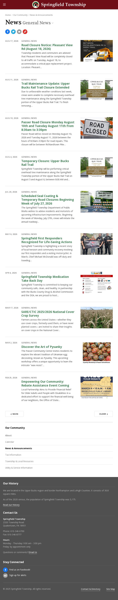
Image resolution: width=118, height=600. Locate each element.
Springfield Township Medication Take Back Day (45, 278)
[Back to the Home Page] (59, 4)
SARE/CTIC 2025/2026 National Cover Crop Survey (47, 313)
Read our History (11, 504)
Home (8, 15)
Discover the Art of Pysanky (41, 347)
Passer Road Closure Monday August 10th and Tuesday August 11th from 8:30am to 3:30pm (47, 126)
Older (102, 414)
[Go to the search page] (113, 4)
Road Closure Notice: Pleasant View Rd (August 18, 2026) (47, 47)
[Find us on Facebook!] (5, 570)
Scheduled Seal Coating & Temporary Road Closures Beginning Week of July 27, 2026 (47, 199)
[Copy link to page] (25, 31)
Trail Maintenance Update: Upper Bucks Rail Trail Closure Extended (45, 85)
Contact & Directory (90, 589)
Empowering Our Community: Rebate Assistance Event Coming (45, 383)
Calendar (9, 441)
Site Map (110, 589)
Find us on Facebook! (19, 569)
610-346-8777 (14, 534)
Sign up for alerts (17, 575)
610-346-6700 (17, 531)
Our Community (20, 15)
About (8, 435)
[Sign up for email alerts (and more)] (5, 575)
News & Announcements (41, 15)
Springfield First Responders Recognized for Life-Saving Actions (46, 240)
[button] (4, 4)
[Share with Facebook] (7, 31)
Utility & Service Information (19, 467)
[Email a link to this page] (19, 31)
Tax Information (13, 454)
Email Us (33, 552)
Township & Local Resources (19, 461)
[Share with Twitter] (13, 31)
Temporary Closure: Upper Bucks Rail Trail (45, 163)
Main (15, 414)
